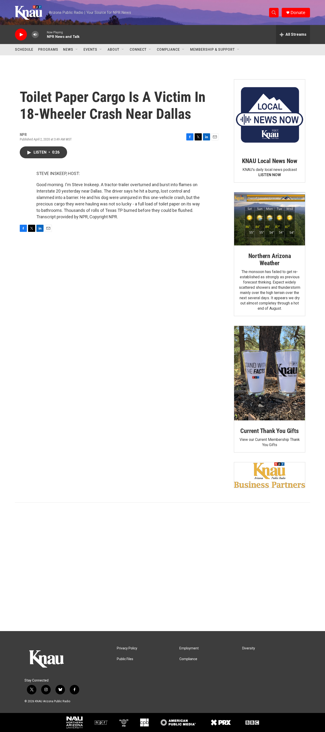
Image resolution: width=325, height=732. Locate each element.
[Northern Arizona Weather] (269, 219)
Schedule (24, 49)
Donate (298, 12)
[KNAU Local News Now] (269, 115)
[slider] (43, 34)
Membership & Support (212, 49)
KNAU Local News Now (269, 160)
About (113, 49)
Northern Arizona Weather (269, 259)
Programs (48, 49)
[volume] (35, 34)
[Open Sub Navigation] (77, 49)
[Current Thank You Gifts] (269, 373)
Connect (138, 49)
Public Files (125, 659)
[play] (21, 34)
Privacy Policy (127, 648)
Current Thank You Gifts (269, 430)
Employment (189, 648)
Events (90, 49)
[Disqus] (162, 566)
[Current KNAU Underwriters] (269, 475)
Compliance (168, 49)
